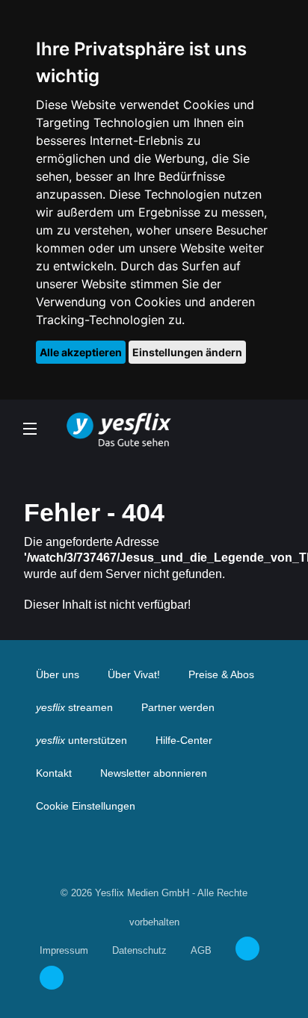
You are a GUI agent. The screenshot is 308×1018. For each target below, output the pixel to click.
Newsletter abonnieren (153, 773)
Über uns (57, 674)
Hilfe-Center (183, 740)
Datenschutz (139, 950)
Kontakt (54, 773)
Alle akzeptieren (81, 352)
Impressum (64, 950)
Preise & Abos (221, 674)
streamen (74, 707)
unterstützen (81, 740)
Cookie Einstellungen (85, 806)
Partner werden (178, 707)
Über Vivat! (134, 674)
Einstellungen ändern (187, 352)
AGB (201, 950)
